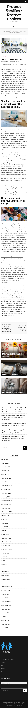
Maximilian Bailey (7, 64)
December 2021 (6, 538)
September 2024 (7, 478)
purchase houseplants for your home (12, 257)
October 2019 (6, 609)
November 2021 (6, 542)
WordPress (19, 705)
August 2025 (5, 471)
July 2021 (4, 557)
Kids (2, 666)
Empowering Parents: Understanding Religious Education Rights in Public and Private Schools (13, 431)
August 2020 (5, 594)
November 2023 (7, 485)
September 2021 (7, 549)
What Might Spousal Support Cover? (12, 374)
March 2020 (5, 598)
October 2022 (6, 508)
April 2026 (5, 459)
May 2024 (5, 482)
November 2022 (7, 504)
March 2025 (5, 474)
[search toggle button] (25, 1)
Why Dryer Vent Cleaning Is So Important (13, 392)
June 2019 (5, 617)
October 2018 (6, 624)
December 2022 (7, 500)
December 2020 (7, 583)
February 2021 (6, 575)
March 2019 (5, 620)
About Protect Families (8, 659)
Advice (3, 56)
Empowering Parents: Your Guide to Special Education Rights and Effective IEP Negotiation (13, 354)
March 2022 (5, 530)
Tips (8, 391)
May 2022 (5, 523)
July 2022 (5, 519)
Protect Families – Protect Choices (14, 12)
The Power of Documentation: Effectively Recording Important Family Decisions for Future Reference (14, 410)
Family (3, 662)
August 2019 (5, 613)
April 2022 (5, 527)
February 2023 (6, 493)
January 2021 (6, 579)
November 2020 (7, 587)
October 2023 (6, 489)
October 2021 (6, 545)
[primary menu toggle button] (14, 27)
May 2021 (4, 564)
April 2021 (5, 568)
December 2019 (6, 605)
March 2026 (5, 463)
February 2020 (6, 602)
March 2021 (5, 572)
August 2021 (5, 553)
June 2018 (5, 628)
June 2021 (5, 560)
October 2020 (6, 590)
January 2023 (6, 497)
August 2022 (5, 515)
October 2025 (6, 467)
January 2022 (6, 534)
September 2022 (7, 512)
